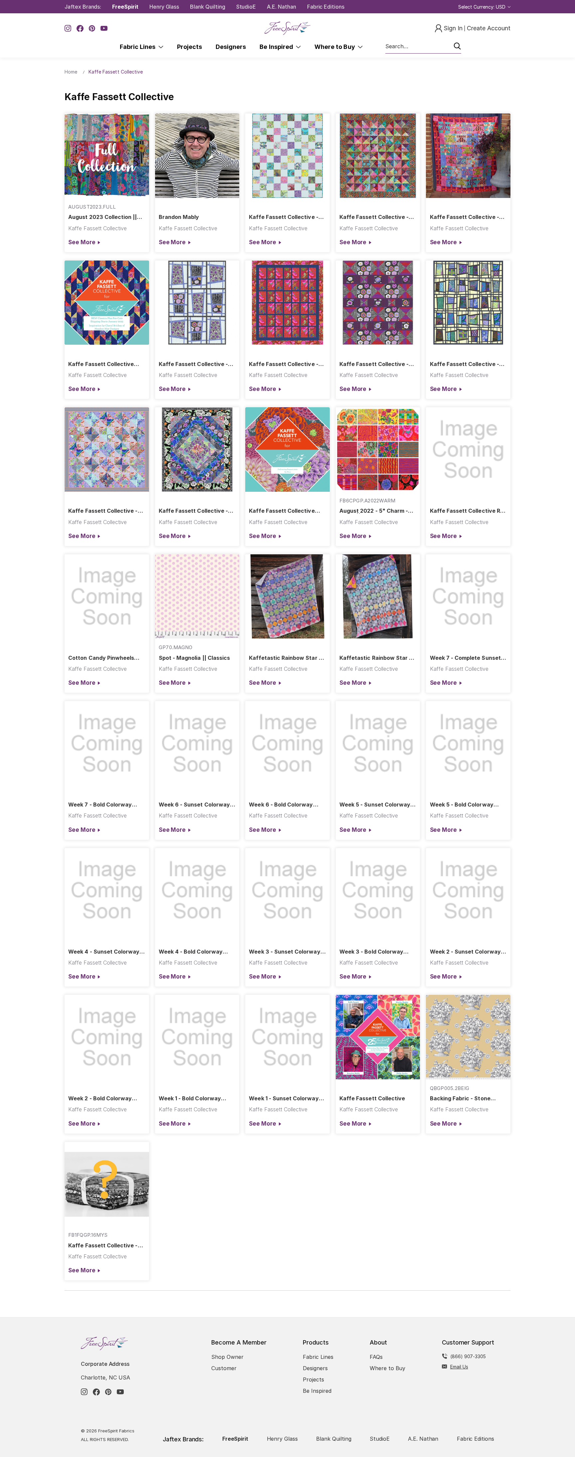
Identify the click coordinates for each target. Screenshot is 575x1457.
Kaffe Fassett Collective (372, 1098)
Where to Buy (336, 46)
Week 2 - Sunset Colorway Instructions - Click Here (465, 952)
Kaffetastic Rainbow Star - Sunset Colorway (285, 658)
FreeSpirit (125, 6)
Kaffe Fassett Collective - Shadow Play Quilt (374, 217)
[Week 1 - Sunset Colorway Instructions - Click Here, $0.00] (287, 1037)
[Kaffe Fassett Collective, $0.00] (378, 1037)
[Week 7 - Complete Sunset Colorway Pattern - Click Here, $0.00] (468, 596)
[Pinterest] (92, 28)
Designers (231, 46)
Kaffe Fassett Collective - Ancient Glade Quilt (193, 511)
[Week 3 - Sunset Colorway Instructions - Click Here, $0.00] (287, 890)
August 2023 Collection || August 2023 (102, 217)
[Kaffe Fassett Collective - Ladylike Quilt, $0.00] (107, 449)
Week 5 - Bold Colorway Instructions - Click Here (462, 805)
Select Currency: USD (482, 7)
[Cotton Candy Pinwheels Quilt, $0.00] (107, 596)
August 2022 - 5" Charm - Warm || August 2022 (373, 511)
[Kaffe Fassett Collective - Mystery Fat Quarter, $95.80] (107, 1184)
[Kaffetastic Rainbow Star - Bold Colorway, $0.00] (378, 596)
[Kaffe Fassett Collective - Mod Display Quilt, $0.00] (468, 303)
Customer (224, 1368)
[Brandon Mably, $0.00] (197, 155)
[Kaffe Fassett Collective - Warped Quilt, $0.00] (197, 303)
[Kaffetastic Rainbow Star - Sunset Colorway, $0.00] (287, 596)
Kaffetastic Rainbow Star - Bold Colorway (375, 658)
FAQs (376, 1357)
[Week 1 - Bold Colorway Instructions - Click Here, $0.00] (197, 1037)
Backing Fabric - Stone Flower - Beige (460, 1098)
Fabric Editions (325, 6)
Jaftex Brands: (83, 6)
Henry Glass (164, 6)
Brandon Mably (179, 217)
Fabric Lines (139, 46)
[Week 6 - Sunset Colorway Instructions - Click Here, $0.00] (197, 743)
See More (81, 242)
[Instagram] (68, 28)
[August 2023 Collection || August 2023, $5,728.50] (107, 155)
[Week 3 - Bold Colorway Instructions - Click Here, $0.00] (378, 890)
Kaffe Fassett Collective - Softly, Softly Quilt (283, 217)
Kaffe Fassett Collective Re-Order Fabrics (468, 511)
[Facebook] (80, 28)
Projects (189, 46)
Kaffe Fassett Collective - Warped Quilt (193, 364)
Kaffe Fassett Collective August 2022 (281, 511)
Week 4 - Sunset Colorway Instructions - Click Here (103, 952)
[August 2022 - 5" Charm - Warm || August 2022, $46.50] (378, 449)
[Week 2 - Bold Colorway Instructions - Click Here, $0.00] (107, 1037)
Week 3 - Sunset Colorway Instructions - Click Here (284, 952)
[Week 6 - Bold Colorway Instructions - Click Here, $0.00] (287, 743)
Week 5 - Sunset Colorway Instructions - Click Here (374, 805)
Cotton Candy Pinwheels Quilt (101, 658)
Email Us (459, 1366)
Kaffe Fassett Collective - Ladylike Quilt (102, 511)
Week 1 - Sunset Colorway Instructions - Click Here (283, 1098)
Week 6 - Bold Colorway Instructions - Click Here (281, 805)
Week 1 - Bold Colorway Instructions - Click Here (191, 1098)
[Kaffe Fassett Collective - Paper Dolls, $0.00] (468, 155)
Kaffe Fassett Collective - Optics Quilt (374, 364)
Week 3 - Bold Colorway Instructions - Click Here (371, 952)
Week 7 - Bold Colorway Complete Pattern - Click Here (101, 805)
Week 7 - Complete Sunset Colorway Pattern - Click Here (465, 658)
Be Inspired (278, 46)
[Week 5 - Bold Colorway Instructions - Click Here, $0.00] (468, 743)
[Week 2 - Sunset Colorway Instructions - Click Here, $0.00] (468, 890)
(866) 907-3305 (468, 1356)
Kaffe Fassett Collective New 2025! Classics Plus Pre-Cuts (101, 364)
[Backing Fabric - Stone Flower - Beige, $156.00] (468, 1037)
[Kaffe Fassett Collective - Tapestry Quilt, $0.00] (287, 303)
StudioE (246, 6)
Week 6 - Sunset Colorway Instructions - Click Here (194, 805)
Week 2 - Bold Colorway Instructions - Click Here (100, 1098)
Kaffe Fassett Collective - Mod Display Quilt (464, 364)
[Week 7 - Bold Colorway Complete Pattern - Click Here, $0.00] (107, 743)
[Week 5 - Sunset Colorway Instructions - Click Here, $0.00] (378, 743)
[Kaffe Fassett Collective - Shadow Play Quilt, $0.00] (378, 155)
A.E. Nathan (281, 6)
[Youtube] (103, 28)
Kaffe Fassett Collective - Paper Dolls (464, 217)
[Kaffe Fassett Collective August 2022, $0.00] (287, 449)
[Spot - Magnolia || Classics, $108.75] (197, 596)
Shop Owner (227, 1357)
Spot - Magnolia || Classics (194, 658)
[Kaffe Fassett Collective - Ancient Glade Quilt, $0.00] (197, 449)
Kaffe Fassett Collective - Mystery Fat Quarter (102, 1245)
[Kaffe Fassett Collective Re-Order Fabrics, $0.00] (468, 449)
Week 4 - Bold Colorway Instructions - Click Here (191, 952)
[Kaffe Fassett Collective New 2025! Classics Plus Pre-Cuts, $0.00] (107, 303)
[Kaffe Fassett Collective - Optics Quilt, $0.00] (378, 303)
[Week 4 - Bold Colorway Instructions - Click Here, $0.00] (197, 890)
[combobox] (423, 47)
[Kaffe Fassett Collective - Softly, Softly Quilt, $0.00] (287, 155)
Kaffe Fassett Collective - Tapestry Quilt (283, 364)
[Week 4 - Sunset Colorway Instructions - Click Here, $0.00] (107, 890)
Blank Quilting (207, 6)
